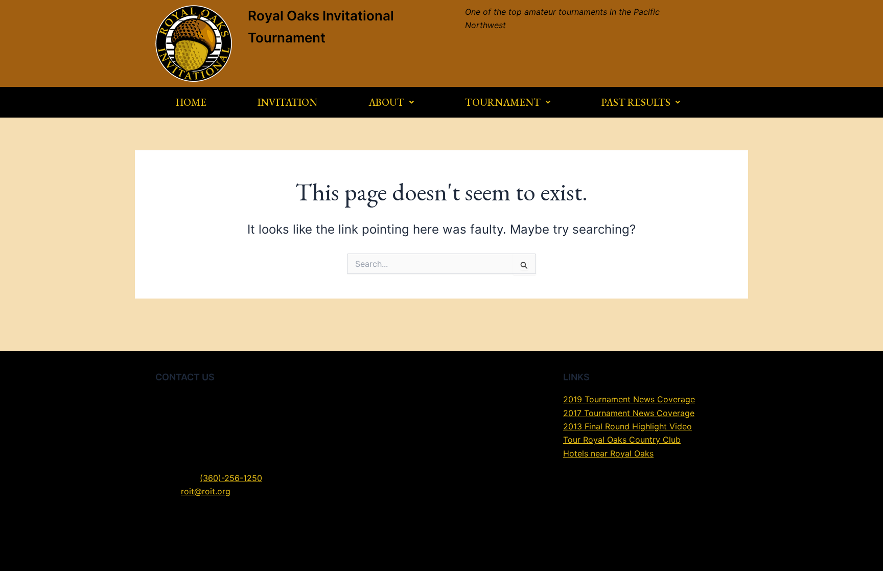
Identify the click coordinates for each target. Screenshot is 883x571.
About (386, 102)
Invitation (287, 102)
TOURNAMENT (503, 102)
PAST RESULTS (635, 102)
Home (191, 102)
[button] (391, 102)
